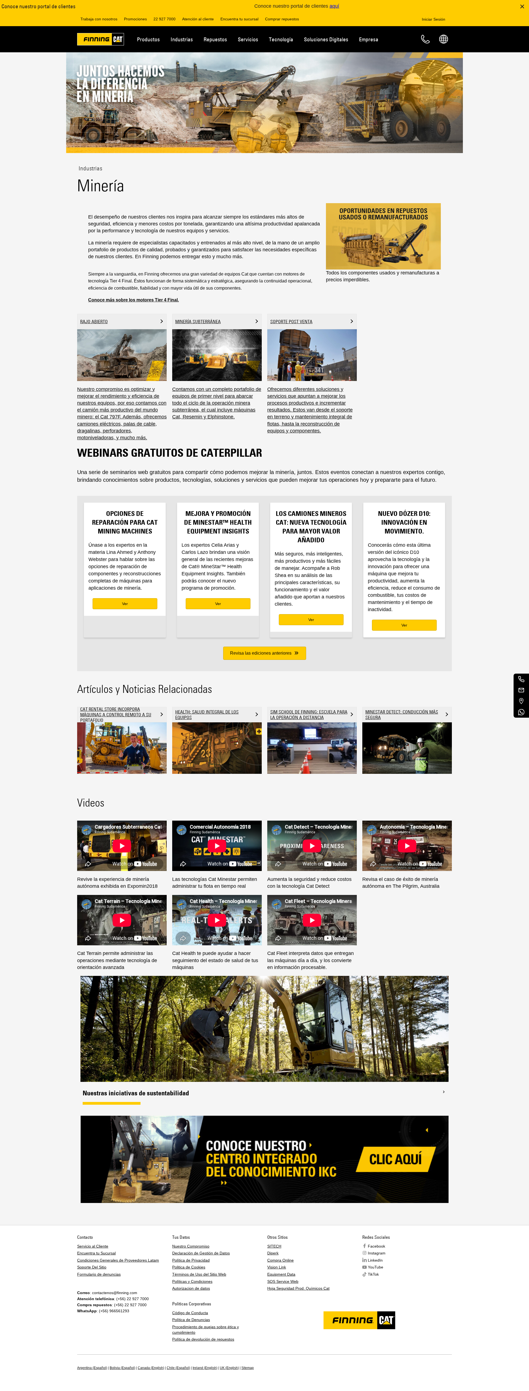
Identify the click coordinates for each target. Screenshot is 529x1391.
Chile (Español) (178, 1368)
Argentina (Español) (92, 1368)
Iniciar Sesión (433, 19)
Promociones (135, 19)
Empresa (368, 39)
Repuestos (215, 39)
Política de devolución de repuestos (203, 1339)
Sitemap (247, 1368)
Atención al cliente (198, 19)
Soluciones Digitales (326, 39)
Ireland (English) (205, 1368)
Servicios (248, 39)
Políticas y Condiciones (192, 1281)
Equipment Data (281, 1274)
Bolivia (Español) (122, 1368)
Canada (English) (151, 1368)
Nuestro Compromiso (190, 1246)
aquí (334, 6)
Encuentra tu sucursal (239, 19)
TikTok (373, 1274)
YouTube (375, 1267)
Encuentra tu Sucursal (96, 1253)
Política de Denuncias (191, 1319)
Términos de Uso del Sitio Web (199, 1274)
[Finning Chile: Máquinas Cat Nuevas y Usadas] (100, 40)
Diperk (273, 1253)
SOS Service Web (282, 1281)
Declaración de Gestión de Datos (201, 1253)
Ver (125, 603)
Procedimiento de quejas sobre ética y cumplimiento (205, 1330)
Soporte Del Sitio (91, 1267)
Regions (443, 39)
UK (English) (229, 1368)
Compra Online (280, 1260)
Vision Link (276, 1267)
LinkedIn (375, 1260)
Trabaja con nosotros (98, 19)
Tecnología (281, 39)
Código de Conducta (190, 1313)
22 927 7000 (164, 19)
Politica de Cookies (188, 1267)
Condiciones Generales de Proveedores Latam (118, 1260)
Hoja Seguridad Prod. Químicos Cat (298, 1288)
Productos (148, 39)
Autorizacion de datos (191, 1288)
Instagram (376, 1253)
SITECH (274, 1246)
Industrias (182, 39)
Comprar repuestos (282, 19)
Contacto (425, 39)
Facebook (376, 1246)
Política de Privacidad (191, 1260)
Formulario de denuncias (99, 1274)
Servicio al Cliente (92, 1246)
